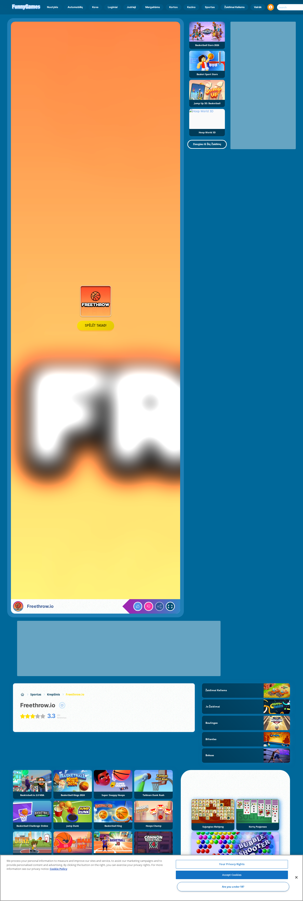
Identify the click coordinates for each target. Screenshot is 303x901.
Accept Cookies (232, 875)
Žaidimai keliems (234, 7)
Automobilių (75, 7)
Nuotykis (52, 7)
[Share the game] (159, 606)
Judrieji (131, 7)
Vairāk (258, 7)
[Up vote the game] (137, 606)
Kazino (191, 7)
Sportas (210, 7)
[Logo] (26, 7)
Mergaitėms (152, 7)
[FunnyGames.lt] (22, 694)
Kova (95, 7)
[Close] (296, 877)
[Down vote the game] (148, 606)
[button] (270, 7)
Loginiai (112, 7)
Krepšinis (53, 694)
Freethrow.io (75, 694)
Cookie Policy (58, 869)
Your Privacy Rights (231, 864)
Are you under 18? (233, 886)
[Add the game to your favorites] (62, 705)
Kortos (173, 7)
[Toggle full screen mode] (170, 606)
